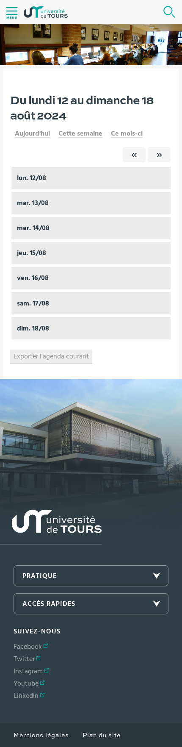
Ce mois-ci (127, 133)
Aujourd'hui (32, 133)
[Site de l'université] (51, 527)
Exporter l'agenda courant (51, 356)
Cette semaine (80, 133)
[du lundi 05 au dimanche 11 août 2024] (134, 154)
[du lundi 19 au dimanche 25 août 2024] (159, 154)
